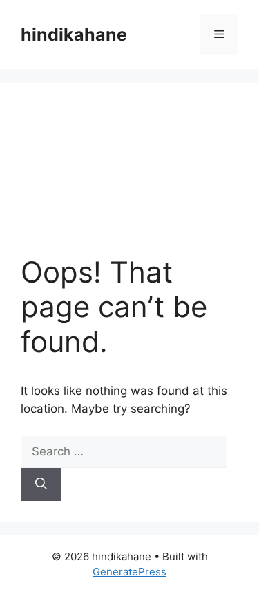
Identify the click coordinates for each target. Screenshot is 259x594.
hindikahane (74, 34)
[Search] (41, 484)
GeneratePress (129, 571)
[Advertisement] (129, 179)
